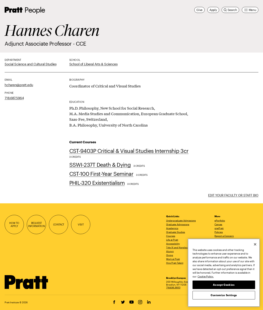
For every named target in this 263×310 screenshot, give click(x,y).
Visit (81, 224)
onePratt (219, 228)
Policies (218, 232)
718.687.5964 (14, 98)
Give (199, 10)
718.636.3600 (173, 287)
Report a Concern (224, 236)
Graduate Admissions (177, 224)
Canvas (218, 224)
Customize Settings (224, 295)
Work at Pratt (173, 259)
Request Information (36, 224)
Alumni (170, 251)
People (34, 10)
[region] (224, 273)
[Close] (255, 244)
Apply (213, 10)
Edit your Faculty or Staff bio (233, 195)
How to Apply (14, 224)
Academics (172, 228)
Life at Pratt (172, 239)
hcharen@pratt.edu (19, 85)
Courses (170, 236)
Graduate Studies (175, 232)
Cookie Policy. (206, 276)
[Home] (26, 282)
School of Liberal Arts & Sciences (93, 64)
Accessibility (173, 243)
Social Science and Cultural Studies (30, 64)
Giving (169, 255)
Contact (58, 224)
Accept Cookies (224, 284)
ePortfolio (219, 220)
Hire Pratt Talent (174, 262)
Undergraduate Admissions (181, 220)
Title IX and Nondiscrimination (182, 247)
